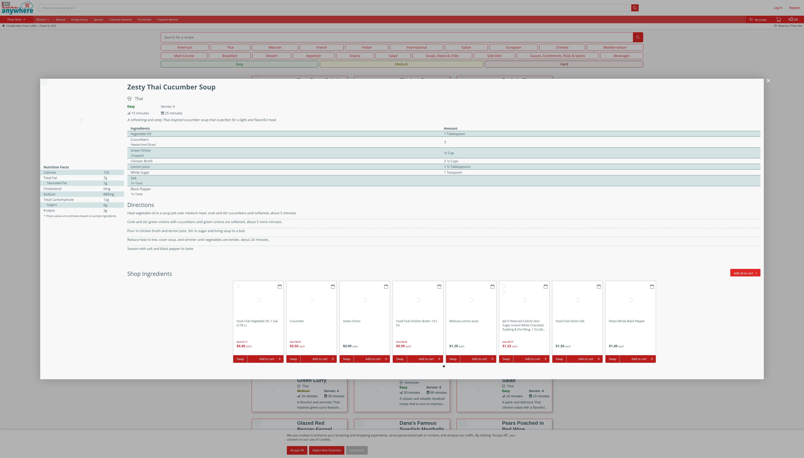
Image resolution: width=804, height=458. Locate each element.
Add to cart (266, 359)
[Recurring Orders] (279, 287)
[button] (258, 318)
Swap (240, 359)
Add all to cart (743, 273)
